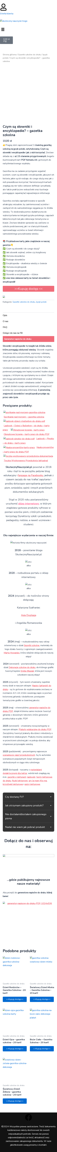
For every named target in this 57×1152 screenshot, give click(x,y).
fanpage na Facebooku (30, 475)
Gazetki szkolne (31, 645)
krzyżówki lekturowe (13, 784)
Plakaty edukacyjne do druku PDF (35, 729)
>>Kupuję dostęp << (29, 289)
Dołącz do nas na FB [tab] (13, 333)
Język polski (41, 301)
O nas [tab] (5, 321)
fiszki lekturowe (20, 780)
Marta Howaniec (12, 652)
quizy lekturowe (32, 784)
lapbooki (31, 777)
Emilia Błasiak (27, 671)
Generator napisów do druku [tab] (17, 339)
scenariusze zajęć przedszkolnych (19, 755)
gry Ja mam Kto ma (38, 780)
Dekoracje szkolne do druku (22, 667)
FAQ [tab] (5, 327)
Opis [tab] (5, 315)
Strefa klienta (6, 13)
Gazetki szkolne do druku (29, 54)
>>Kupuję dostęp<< (14, 999)
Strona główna (9, 54)
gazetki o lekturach (16, 777)
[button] (28, 30)
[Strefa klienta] (3, 7)
